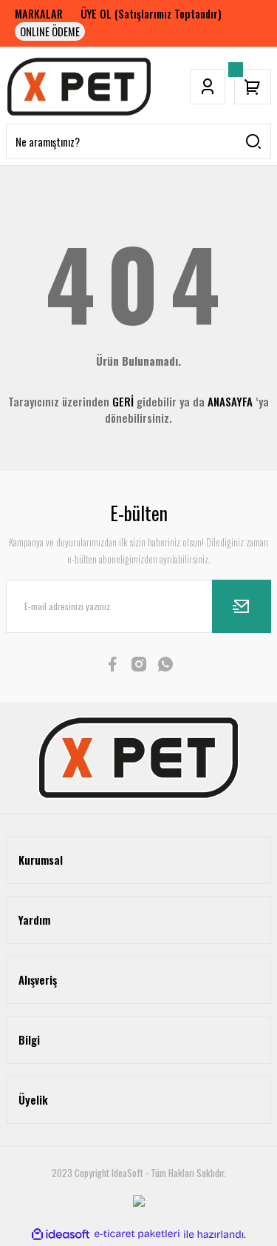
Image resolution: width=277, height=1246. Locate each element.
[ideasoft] (60, 1234)
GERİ (123, 401)
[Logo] (79, 86)
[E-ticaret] (137, 1234)
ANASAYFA (230, 401)
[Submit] (241, 606)
